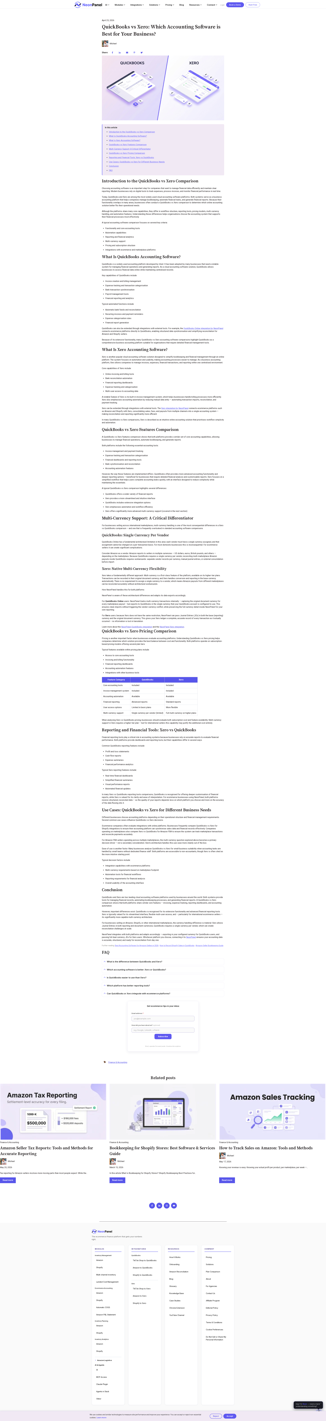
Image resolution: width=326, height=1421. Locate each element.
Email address (138, 1013)
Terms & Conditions (214, 1322)
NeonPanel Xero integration (172, 627)
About (208, 1279)
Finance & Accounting (117, 1062)
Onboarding (174, 1264)
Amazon (99, 1260)
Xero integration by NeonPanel (174, 408)
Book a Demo (235, 5)
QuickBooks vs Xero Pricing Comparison (127, 153)
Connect (211, 5)
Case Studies (174, 1301)
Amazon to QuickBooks (142, 1268)
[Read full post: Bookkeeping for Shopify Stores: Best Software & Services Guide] (163, 1112)
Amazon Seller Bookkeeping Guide (209, 946)
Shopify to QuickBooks (142, 1275)
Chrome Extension (177, 1308)
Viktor (98, 1399)
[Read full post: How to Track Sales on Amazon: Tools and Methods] (272, 1112)
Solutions (153, 5)
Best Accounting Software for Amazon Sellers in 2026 (137, 946)
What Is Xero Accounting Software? (124, 140)
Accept (230, 1416)
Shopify (99, 1267)
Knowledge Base (176, 1293)
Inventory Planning (101, 1321)
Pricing (168, 5)
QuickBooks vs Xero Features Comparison (128, 144)
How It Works (174, 1257)
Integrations (136, 5)
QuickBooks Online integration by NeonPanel (203, 328)
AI (106, 5)
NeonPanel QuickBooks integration (136, 627)
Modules (119, 5)
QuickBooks (135, 1255)
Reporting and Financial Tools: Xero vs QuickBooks (131, 157)
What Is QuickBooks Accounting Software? (128, 136)
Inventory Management (103, 1255)
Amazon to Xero (139, 1296)
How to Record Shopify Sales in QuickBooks (177, 946)
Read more (8, 1180)
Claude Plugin (102, 1384)
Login (222, 5)
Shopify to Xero (139, 1303)
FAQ (111, 170)
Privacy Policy (212, 1315)
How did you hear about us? (146, 1025)
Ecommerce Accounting (104, 1288)
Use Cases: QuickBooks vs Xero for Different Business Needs (137, 162)
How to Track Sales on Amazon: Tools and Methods (266, 1148)
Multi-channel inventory (106, 1275)
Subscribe (163, 1036)
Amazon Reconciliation (178, 1272)
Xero (133, 1284)
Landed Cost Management (107, 1282)
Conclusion (114, 166)
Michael (113, 43)
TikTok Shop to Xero (142, 1289)
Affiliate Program (213, 1301)
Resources (194, 5)
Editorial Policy (212, 1308)
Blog (181, 5)
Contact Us (210, 1293)
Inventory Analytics (102, 1339)
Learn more (101, 1418)
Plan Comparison (213, 1272)
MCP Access (101, 1377)
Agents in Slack (102, 1391)
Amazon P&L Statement (106, 1315)
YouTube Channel (176, 1315)
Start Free (252, 5)
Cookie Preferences (214, 1329)
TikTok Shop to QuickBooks (145, 1260)
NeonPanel (191, 937)
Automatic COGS (103, 1307)
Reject (216, 1416)
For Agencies (211, 1286)
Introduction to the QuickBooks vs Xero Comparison (132, 132)
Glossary (173, 1286)
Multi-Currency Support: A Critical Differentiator (130, 149)
